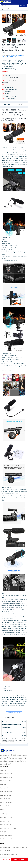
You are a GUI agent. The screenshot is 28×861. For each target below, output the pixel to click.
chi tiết (20, 104)
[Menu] (26, 2)
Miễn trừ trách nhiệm (6, 781)
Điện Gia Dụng (4, 821)
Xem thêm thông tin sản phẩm (14, 712)
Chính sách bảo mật (6, 773)
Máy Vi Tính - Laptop (6, 835)
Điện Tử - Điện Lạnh (6, 817)
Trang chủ (2, 9)
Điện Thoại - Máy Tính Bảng (8, 828)
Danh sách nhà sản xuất (7, 788)
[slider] (4, 40)
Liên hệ (2, 809)
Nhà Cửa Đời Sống (5, 824)
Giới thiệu (7, 104)
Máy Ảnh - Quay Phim (10, 9)
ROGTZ (10, 55)
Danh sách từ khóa (5, 795)
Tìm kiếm (22, 5)
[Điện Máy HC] (7, 751)
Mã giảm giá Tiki (5, 798)
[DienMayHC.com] (8, 1)
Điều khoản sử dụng (6, 777)
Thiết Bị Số (3, 832)
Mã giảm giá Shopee (6, 806)
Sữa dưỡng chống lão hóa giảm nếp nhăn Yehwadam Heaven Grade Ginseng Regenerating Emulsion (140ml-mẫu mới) (13, 740)
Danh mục (3, 784)
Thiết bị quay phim (21, 9)
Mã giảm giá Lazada (6, 802)
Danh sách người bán (6, 791)
